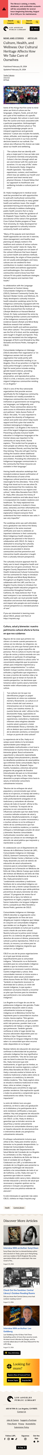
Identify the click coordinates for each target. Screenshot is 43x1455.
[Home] (14, 28)
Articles (32, 38)
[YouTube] (12, 1439)
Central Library (18, 1208)
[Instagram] (8, 1439)
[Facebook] (4, 1439)
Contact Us (21, 1412)
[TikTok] (16, 1439)
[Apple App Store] (34, 1441)
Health (7, 1208)
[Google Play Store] (38, 1441)
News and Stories (13, 38)
